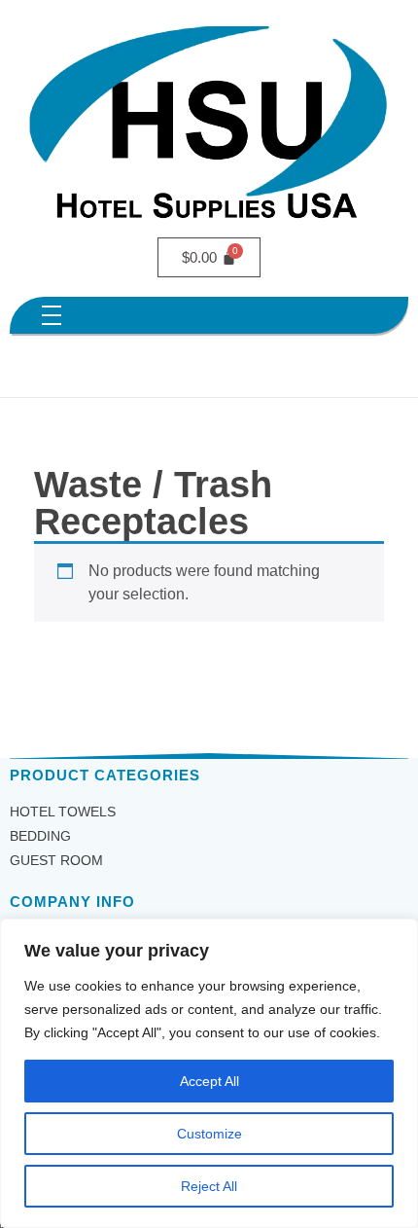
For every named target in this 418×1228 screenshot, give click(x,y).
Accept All (209, 1081)
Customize (209, 1133)
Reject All (209, 1186)
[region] (209, 1073)
